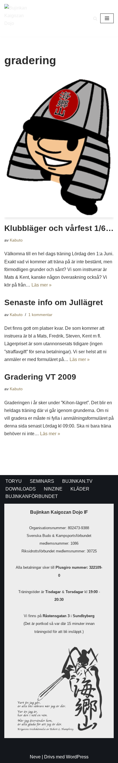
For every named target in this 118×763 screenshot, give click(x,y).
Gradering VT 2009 (40, 376)
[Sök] (95, 18)
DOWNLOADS (20, 489)
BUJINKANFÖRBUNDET (31, 496)
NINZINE (53, 489)
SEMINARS (42, 481)
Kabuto (16, 240)
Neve (35, 756)
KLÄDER (79, 489)
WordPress (77, 756)
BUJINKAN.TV (77, 481)
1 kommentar (40, 314)
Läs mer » (42, 285)
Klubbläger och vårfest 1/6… (59, 228)
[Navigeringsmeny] (107, 18)
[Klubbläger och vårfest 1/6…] (59, 146)
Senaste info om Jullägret (53, 302)
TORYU (13, 481)
